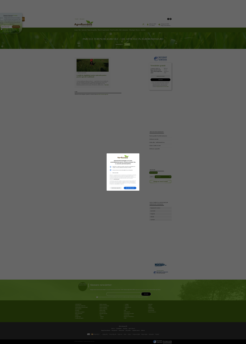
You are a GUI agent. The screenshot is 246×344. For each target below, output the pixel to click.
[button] (123, 173)
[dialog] (123, 172)
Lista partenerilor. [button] (116, 179)
